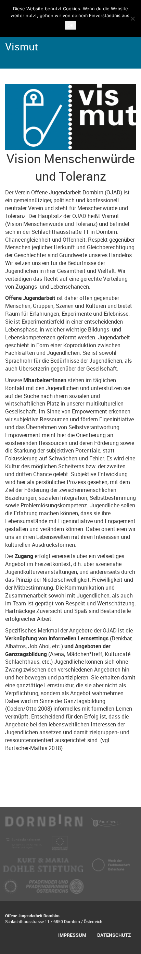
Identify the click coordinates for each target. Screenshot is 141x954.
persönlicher (50, 482)
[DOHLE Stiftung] (44, 867)
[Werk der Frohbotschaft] (111, 867)
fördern (89, 419)
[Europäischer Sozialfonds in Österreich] (60, 846)
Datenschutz (114, 935)
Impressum (72, 935)
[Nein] (132, 18)
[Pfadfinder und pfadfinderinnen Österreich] (55, 889)
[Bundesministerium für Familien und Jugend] (24, 846)
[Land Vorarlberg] (106, 824)
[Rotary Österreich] (11, 889)
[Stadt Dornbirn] (43, 824)
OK (70, 25)
